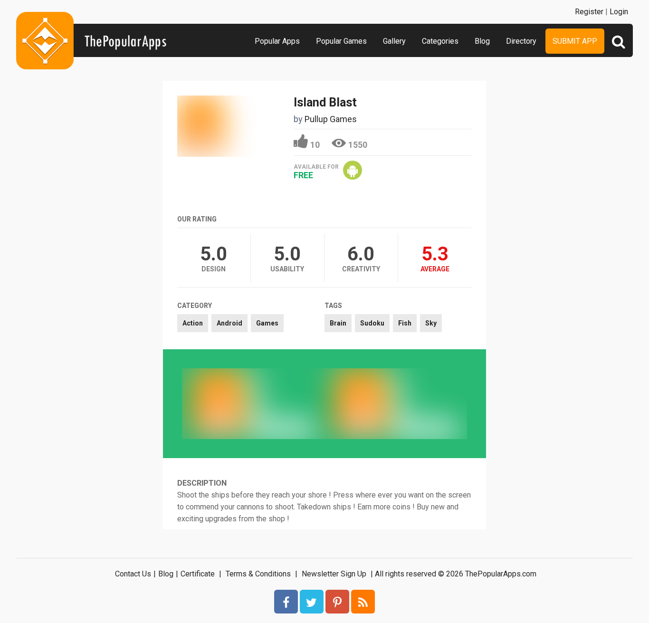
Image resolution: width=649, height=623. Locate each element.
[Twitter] (312, 601)
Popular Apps (277, 41)
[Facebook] (286, 601)
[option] (253, 403)
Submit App (575, 41)
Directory (521, 41)
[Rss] (363, 601)
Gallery (394, 41)
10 (315, 145)
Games (267, 323)
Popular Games (341, 41)
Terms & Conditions (258, 573)
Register (589, 11)
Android (229, 323)
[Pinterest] (337, 601)
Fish (404, 323)
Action (192, 323)
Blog (482, 41)
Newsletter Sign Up (334, 573)
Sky (431, 323)
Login (619, 11)
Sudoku (372, 323)
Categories (440, 41)
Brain (338, 323)
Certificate (198, 573)
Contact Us (133, 573)
